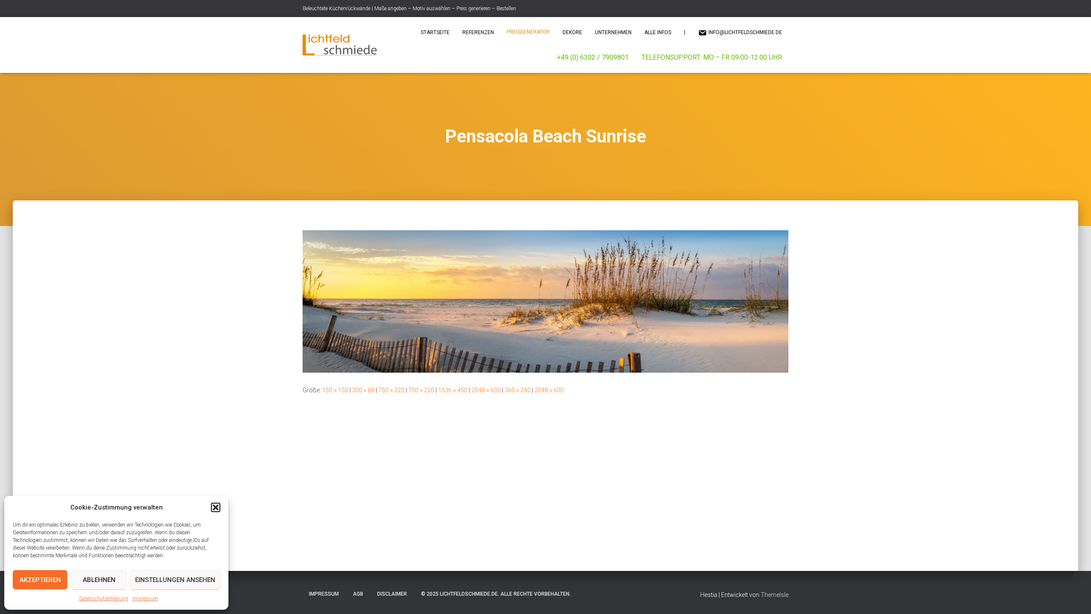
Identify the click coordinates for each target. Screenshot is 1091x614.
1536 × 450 (453, 390)
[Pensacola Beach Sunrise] (545, 301)
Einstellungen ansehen (175, 580)
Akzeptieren (40, 580)
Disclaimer (392, 594)
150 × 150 (335, 390)
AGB (358, 594)
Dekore (572, 32)
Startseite (435, 32)
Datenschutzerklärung (103, 599)
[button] (215, 507)
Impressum (145, 599)
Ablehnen (99, 580)
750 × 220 (391, 390)
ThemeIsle (774, 594)
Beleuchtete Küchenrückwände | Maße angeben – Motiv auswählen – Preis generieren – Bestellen (409, 9)
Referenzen (478, 32)
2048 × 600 (486, 390)
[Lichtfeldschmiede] (339, 45)
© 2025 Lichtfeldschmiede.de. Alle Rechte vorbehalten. (496, 594)
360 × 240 (518, 390)
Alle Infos (657, 32)
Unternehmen (613, 32)
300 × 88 (363, 390)
